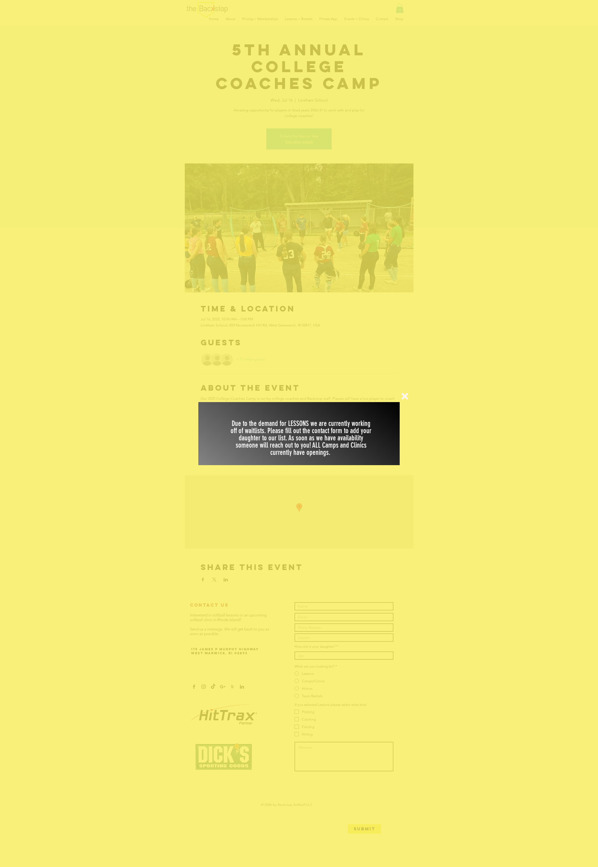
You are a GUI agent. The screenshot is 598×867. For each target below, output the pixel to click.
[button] (404, 396)
